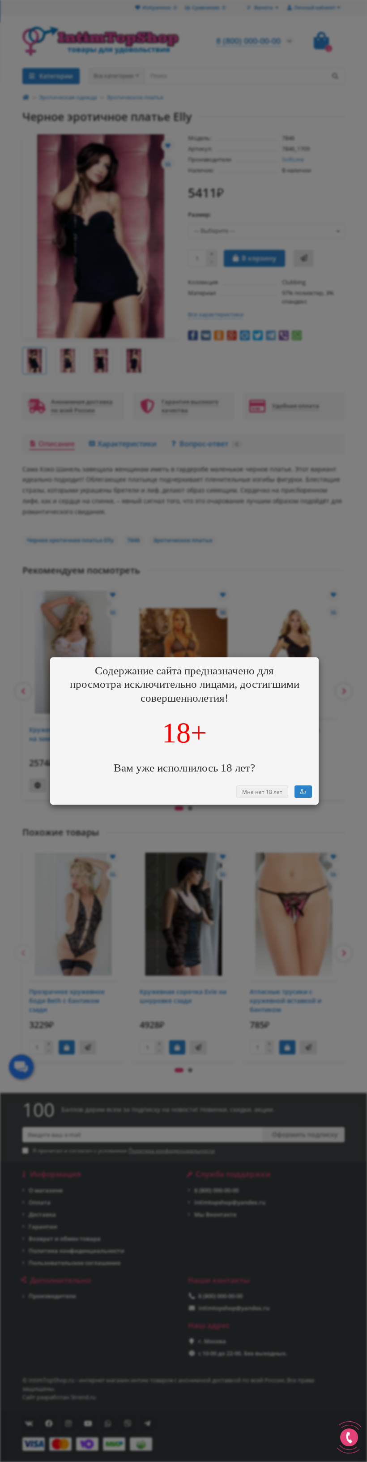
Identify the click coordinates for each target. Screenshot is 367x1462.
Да (303, 791)
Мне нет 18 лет (262, 792)
